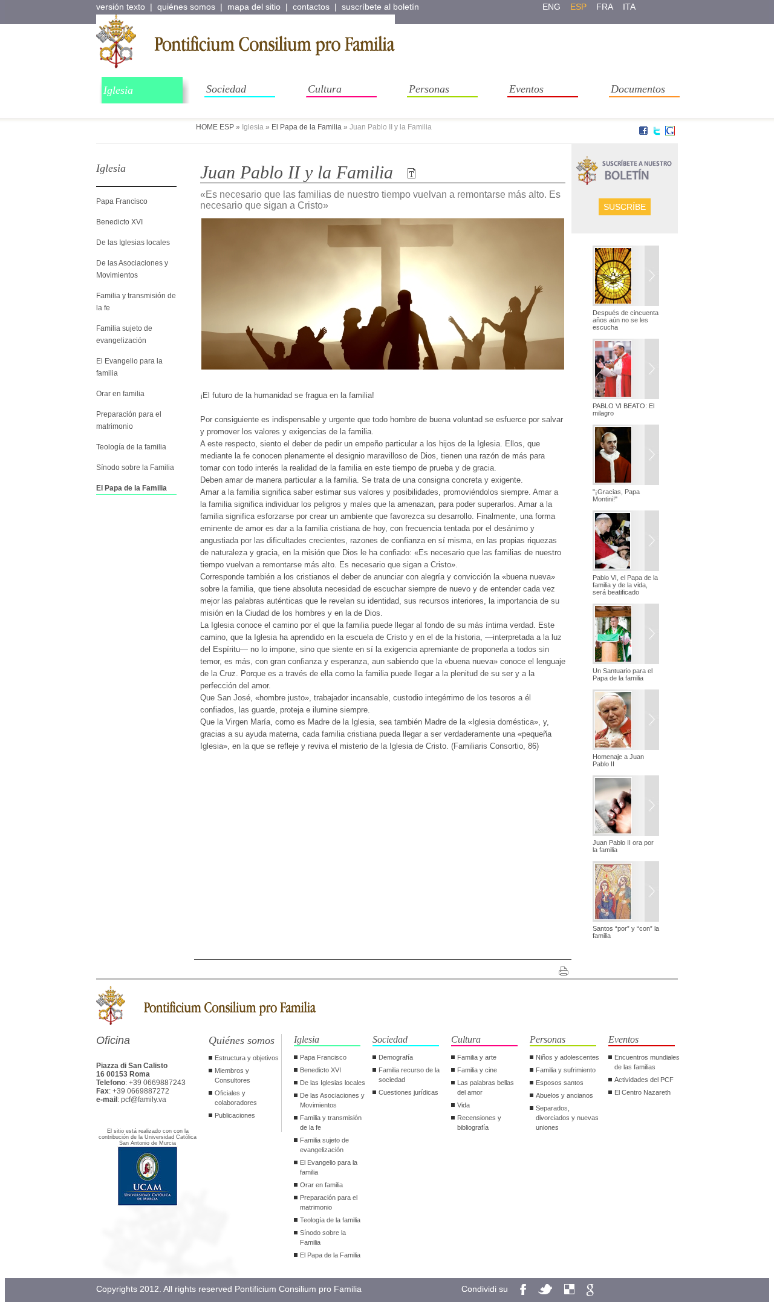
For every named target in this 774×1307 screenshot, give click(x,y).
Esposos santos (560, 1082)
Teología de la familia (131, 447)
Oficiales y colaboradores (236, 1097)
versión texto (120, 6)
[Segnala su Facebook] (643, 133)
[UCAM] (147, 1204)
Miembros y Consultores (232, 1075)
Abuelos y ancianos (564, 1095)
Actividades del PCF (644, 1079)
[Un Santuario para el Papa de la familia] (626, 635)
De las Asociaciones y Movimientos (332, 1100)
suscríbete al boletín (380, 6)
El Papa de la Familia (307, 127)
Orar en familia (120, 393)
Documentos (638, 89)
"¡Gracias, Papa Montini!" (616, 495)
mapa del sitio (254, 6)
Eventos (526, 89)
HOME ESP (215, 127)
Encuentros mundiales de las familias (647, 1062)
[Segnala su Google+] (670, 133)
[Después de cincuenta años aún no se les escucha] (626, 277)
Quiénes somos (242, 1040)
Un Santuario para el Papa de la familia (622, 674)
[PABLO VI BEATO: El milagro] (626, 370)
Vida (463, 1105)
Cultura (325, 89)
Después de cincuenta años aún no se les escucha (626, 320)
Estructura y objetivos (247, 1057)
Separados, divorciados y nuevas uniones (567, 1117)
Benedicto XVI (119, 222)
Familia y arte (476, 1057)
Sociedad (226, 89)
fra (604, 6)
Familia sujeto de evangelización (324, 1144)
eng (551, 6)
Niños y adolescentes (567, 1057)
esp (578, 6)
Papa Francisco (122, 201)
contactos (311, 6)
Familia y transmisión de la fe (331, 1122)
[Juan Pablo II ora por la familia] (626, 806)
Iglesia (118, 90)
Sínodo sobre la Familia (135, 467)
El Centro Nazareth (642, 1092)
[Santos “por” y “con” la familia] (626, 892)
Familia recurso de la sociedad (409, 1074)
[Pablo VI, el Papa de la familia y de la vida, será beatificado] (626, 541)
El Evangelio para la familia (328, 1167)
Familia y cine (477, 1070)
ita (629, 6)
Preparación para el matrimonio (328, 1202)
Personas (429, 89)
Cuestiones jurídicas (408, 1092)
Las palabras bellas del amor (485, 1087)
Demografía (396, 1057)
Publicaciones (235, 1115)
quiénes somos (186, 6)
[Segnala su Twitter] (657, 133)
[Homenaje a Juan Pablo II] (626, 720)
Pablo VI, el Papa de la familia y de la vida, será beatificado (625, 585)
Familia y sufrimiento (566, 1070)
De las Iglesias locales (133, 242)
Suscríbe (624, 207)
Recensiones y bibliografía (479, 1122)
